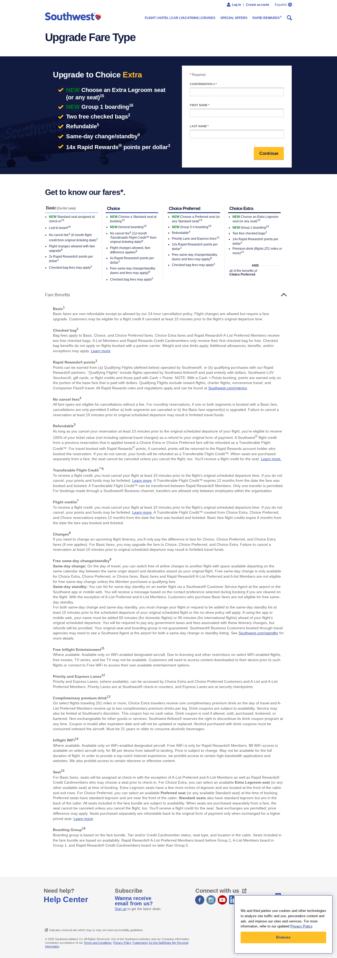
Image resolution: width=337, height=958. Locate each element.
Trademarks (140, 942)
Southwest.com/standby (258, 633)
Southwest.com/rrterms (227, 388)
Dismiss (283, 937)
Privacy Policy (122, 942)
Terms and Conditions (98, 942)
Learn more (100, 351)
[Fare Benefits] (282, 294)
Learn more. (271, 459)
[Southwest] (74, 17)
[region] (283, 924)
